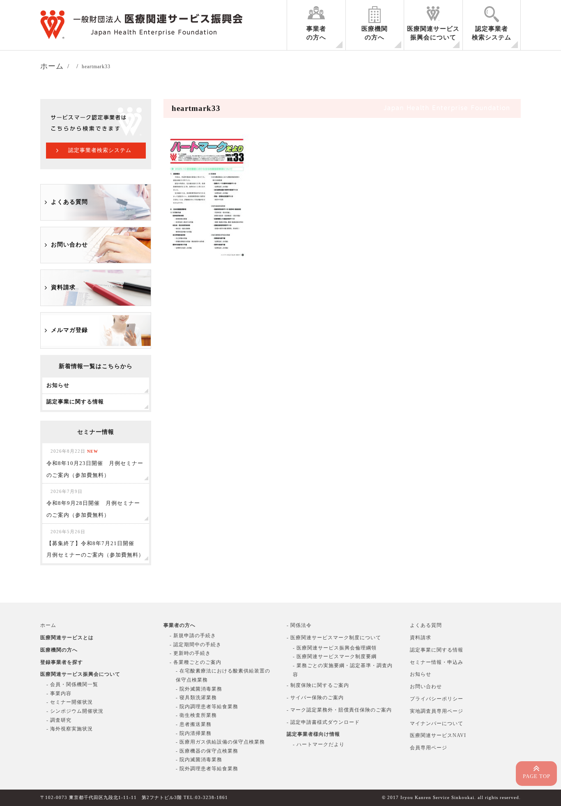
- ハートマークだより (319, 744)
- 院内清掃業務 (194, 733)
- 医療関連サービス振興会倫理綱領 (335, 648)
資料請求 (63, 287)
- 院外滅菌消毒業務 (199, 689)
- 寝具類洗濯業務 (196, 697)
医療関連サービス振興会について (433, 33)
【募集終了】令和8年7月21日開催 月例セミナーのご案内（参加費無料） (95, 543)
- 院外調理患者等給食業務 (207, 768)
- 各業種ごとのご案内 (195, 662)
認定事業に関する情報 (436, 650)
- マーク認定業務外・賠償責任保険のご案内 (339, 710)
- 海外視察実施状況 (69, 729)
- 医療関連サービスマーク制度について (334, 637)
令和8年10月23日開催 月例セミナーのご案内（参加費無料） (94, 463)
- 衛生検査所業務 (196, 715)
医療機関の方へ (374, 33)
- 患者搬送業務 (194, 724)
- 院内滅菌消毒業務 (199, 759)
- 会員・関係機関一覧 (72, 684)
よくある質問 (69, 202)
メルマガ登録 (69, 330)
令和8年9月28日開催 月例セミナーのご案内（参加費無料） (93, 503)
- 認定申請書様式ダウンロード (323, 722)
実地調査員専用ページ (436, 711)
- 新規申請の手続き (193, 635)
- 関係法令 (299, 625)
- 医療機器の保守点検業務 (207, 751)
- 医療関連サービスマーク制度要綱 (335, 656)
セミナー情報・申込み (436, 662)
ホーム (48, 625)
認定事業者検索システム (491, 33)
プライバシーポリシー (436, 699)
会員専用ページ (428, 748)
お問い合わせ (69, 245)
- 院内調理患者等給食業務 (207, 706)
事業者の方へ (316, 33)
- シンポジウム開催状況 (74, 711)
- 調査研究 (58, 720)
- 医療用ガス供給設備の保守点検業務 (220, 742)
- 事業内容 (58, 693)
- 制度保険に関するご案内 (318, 685)
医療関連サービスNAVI (438, 735)
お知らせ (420, 674)
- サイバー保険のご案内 (315, 697)
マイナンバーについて (436, 723)
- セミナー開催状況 (69, 702)
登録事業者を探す (61, 662)
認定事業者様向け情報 (313, 734)
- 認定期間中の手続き (195, 644)
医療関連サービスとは (67, 637)
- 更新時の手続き (190, 653)
